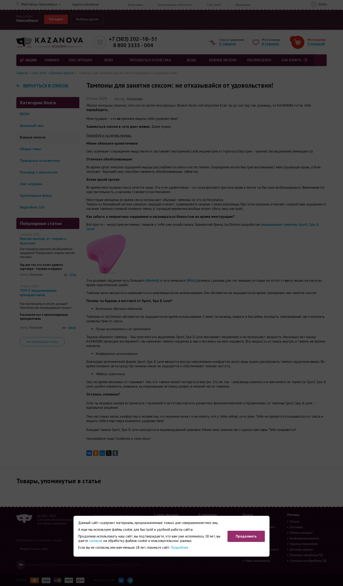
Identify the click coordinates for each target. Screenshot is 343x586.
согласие (95, 540)
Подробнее (179, 547)
